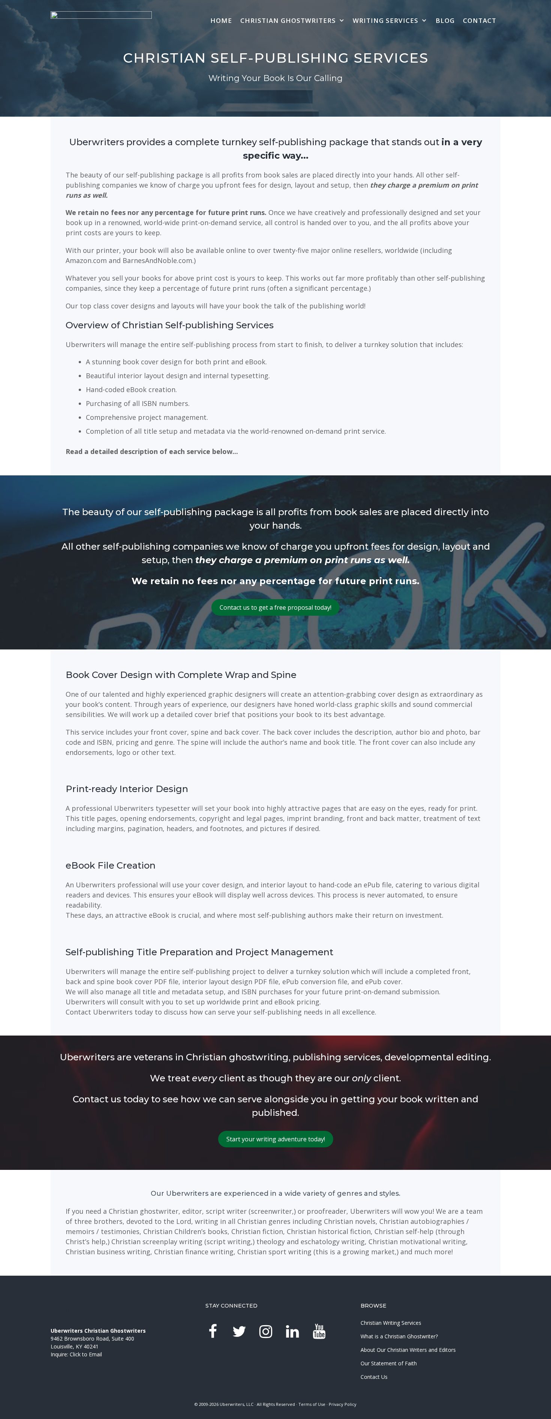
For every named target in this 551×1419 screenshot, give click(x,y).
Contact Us (374, 1376)
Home (221, 20)
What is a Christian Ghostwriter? (399, 1336)
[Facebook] (213, 1332)
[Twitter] (239, 1332)
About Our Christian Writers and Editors (408, 1349)
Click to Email (86, 1354)
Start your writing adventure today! (275, 1139)
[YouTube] (319, 1332)
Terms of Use (311, 1404)
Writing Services (385, 20)
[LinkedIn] (292, 1332)
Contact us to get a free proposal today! (275, 607)
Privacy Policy (342, 1404)
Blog (445, 20)
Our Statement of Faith (389, 1363)
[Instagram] (266, 1332)
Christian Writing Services (391, 1322)
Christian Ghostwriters (288, 20)
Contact (479, 20)
